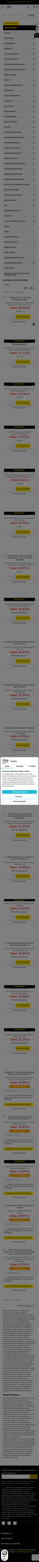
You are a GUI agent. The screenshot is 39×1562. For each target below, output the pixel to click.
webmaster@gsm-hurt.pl (25, 1552)
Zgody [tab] (7, 766)
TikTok (15, 1523)
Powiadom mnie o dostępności (18, 1104)
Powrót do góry (26, 1306)
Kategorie (11, 27)
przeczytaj (8, 1099)
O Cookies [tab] (32, 766)
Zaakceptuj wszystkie (19, 792)
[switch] (4, 1559)
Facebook (3, 1523)
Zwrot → (3, 1548)
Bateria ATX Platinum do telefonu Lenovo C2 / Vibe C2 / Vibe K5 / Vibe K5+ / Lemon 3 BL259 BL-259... (19, 1259)
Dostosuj (18, 796)
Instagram (9, 1523)
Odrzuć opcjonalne (19, 801)
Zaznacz (19, 284)
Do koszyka (23, 317)
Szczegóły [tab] (19, 766)
